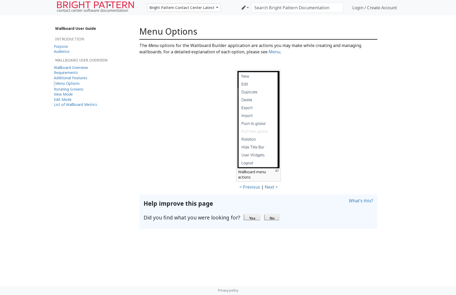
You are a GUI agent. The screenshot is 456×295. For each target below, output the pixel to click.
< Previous (249, 187)
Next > (271, 187)
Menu (274, 52)
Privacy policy (228, 290)
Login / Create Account (374, 8)
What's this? (361, 201)
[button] (252, 217)
